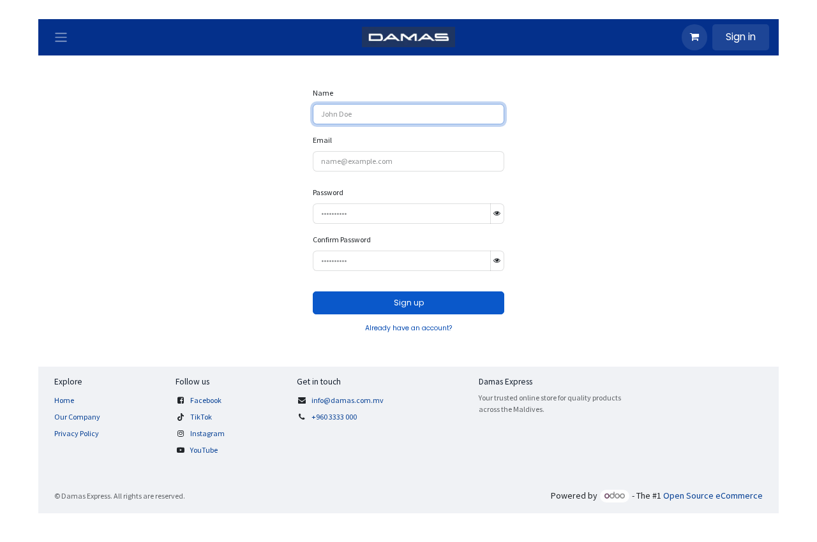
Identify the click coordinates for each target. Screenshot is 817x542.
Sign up (409, 302)
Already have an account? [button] (408, 328)
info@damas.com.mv (347, 400)
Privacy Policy (76, 433)
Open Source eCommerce (713, 495)
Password (328, 192)
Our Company (77, 416)
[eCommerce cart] (694, 37)
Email (322, 140)
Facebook (205, 400)
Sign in (741, 36)
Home (64, 400)
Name (323, 93)
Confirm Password (342, 239)
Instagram (207, 433)
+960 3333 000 (334, 416)
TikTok (201, 416)
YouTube (204, 450)
